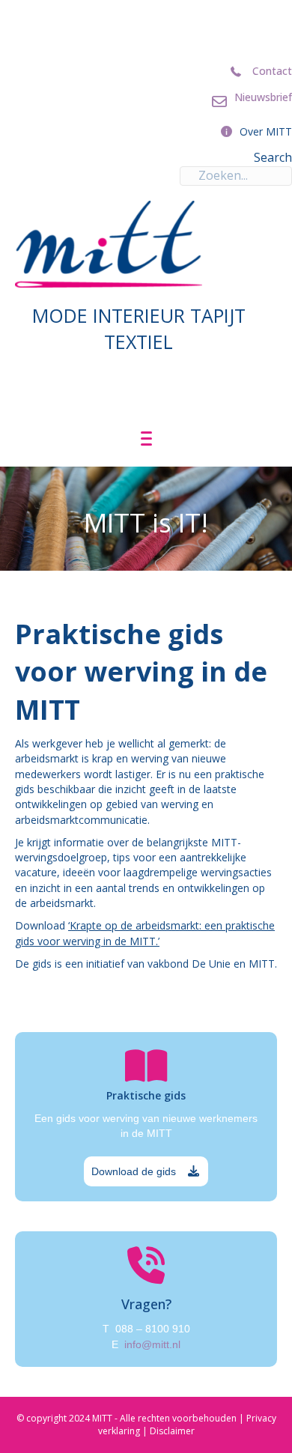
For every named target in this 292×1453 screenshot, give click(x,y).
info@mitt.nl (152, 1344)
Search (273, 157)
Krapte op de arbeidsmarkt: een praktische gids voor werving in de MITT (145, 932)
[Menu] (146, 439)
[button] (146, 1171)
